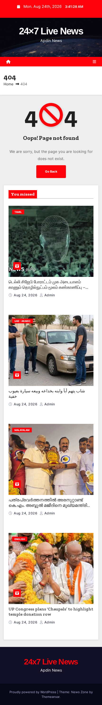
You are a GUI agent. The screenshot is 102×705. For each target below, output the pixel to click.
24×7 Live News (51, 31)
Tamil (18, 212)
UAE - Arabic (22, 321)
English (19, 539)
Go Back (51, 171)
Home (9, 84)
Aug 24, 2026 (26, 295)
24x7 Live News (51, 661)
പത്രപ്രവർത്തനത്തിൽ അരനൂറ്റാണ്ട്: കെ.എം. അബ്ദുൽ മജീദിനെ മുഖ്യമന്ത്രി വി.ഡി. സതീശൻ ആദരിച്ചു (48, 505)
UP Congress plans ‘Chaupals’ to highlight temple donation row (51, 611)
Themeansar (51, 697)
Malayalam (21, 430)
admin (49, 295)
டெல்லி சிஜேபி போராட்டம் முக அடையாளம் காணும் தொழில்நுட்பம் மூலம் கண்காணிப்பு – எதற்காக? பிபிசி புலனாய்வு (47, 287)
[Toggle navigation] (94, 61)
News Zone (79, 692)
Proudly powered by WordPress (33, 692)
